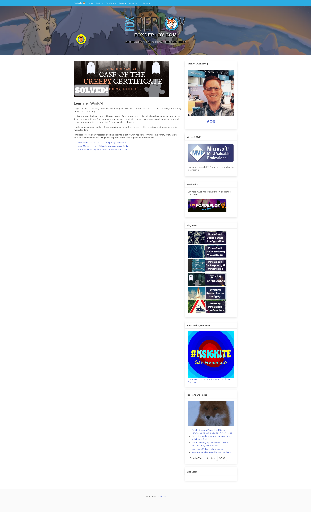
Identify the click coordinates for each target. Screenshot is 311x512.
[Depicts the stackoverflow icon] (214, 122)
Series (121, 3)
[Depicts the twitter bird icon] (208, 122)
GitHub (145, 3)
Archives (211, 458)
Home (90, 3)
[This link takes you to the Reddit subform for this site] (207, 211)
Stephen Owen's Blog (197, 64)
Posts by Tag (196, 458)
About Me (133, 3)
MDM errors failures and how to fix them (211, 452)
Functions (110, 3)
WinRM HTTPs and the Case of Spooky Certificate (102, 142)
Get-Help (99, 3)
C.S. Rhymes (161, 496)
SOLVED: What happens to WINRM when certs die (102, 149)
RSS (223, 458)
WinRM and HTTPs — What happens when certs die (103, 146)
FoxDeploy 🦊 (79, 3)
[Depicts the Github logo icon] (211, 122)
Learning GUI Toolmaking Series (207, 449)
